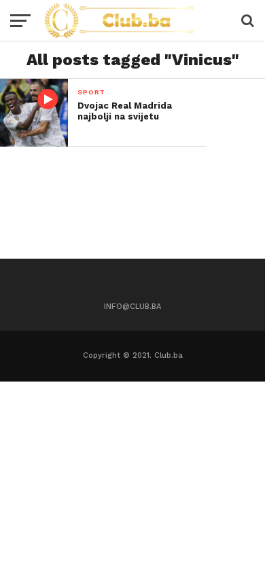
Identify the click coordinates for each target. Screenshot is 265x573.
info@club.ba (132, 306)
